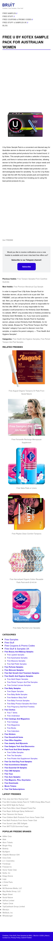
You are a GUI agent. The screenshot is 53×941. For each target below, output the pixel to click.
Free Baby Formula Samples (18, 700)
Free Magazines (13, 725)
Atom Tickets (7, 842)
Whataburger (7, 915)
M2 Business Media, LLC (12, 888)
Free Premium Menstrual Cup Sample (28, 286)
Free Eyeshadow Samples (17, 657)
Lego (4, 879)
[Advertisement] (26, 78)
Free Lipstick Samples (15, 654)
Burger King (7, 845)
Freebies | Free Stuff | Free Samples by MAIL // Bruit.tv (20, 935)
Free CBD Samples (12, 770)
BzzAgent (6, 851)
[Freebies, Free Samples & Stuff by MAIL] (8, 6)
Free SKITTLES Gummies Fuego (15, 826)
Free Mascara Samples (16, 661)
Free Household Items (14, 737)
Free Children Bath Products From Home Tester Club (23, 817)
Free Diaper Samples (15, 691)
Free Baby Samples (13, 688)
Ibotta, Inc (6, 873)
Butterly (5, 848)
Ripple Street (7, 894)
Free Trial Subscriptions (15, 789)
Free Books (11, 728)
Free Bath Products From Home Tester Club (19, 820)
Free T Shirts (12, 712)
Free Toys (9, 774)
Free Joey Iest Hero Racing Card (15, 799)
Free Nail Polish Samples (17, 664)
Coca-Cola (6, 857)
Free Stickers (10, 734)
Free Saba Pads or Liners (27, 488)
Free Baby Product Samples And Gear (22, 703)
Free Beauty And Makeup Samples (19, 651)
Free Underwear (13, 715)
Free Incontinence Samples (16, 764)
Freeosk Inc (7, 867)
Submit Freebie (26, 937)
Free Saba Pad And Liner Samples (26, 628)
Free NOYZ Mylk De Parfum (13, 805)
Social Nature (7, 897)
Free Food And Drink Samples (17, 749)
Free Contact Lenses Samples (19, 685)
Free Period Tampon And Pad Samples (22, 682)
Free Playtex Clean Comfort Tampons (26, 533)
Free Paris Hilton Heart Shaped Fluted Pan (19, 808)
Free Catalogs (12, 722)
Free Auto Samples (12, 777)
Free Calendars (13, 731)
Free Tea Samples (14, 755)
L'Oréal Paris (7, 882)
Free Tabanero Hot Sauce (12, 814)
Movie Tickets (10, 786)
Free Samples (9, 13)
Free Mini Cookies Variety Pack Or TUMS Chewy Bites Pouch (26, 802)
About (47, 935)
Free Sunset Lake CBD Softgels (14, 823)
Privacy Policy (15, 937)
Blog (5, 25)
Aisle (4, 839)
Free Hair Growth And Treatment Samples (22, 673)
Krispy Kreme (7, 876)
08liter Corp (7, 836)
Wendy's (5, 909)
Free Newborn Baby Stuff (17, 697)
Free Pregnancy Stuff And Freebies (21, 706)
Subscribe (26, 266)
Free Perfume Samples (14, 667)
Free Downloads (11, 783)
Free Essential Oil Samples (16, 767)
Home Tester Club (9, 870)
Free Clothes (10, 709)
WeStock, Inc (7, 912)
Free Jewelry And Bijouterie (16, 743)
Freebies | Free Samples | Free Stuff (12, 8)
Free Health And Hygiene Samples (26, 339)
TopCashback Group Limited (13, 906)
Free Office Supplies (13, 740)
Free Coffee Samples (15, 752)
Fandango (6, 863)
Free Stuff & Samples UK (14, 22)
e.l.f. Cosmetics (8, 861)
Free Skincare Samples (14, 670)
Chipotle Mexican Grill (10, 854)
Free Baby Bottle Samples (17, 694)
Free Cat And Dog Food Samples (18, 761)
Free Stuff (7, 16)
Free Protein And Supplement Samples (22, 758)
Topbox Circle (7, 903)
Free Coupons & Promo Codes (16, 19)
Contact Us (6, 937)
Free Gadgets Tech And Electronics (19, 746)
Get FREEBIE (7, 240)
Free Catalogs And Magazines (17, 719)
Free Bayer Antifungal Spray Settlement (17, 811)
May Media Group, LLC (11, 891)
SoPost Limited (8, 900)
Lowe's (5, 885)
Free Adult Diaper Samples (17, 679)
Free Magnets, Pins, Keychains (18, 780)
